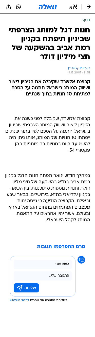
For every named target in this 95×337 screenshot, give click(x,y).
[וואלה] (48, 6)
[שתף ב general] (8, 7)
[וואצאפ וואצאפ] (18, 6)
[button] (73, 7)
